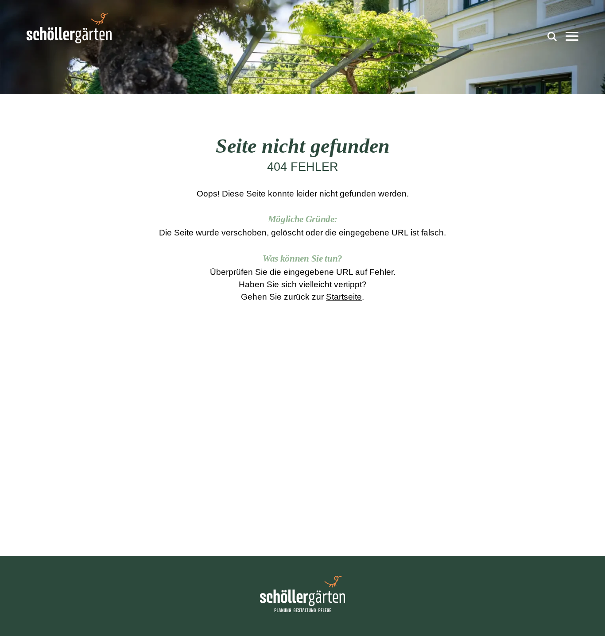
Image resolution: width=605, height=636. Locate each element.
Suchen (550, 35)
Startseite (344, 296)
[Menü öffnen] (572, 36)
